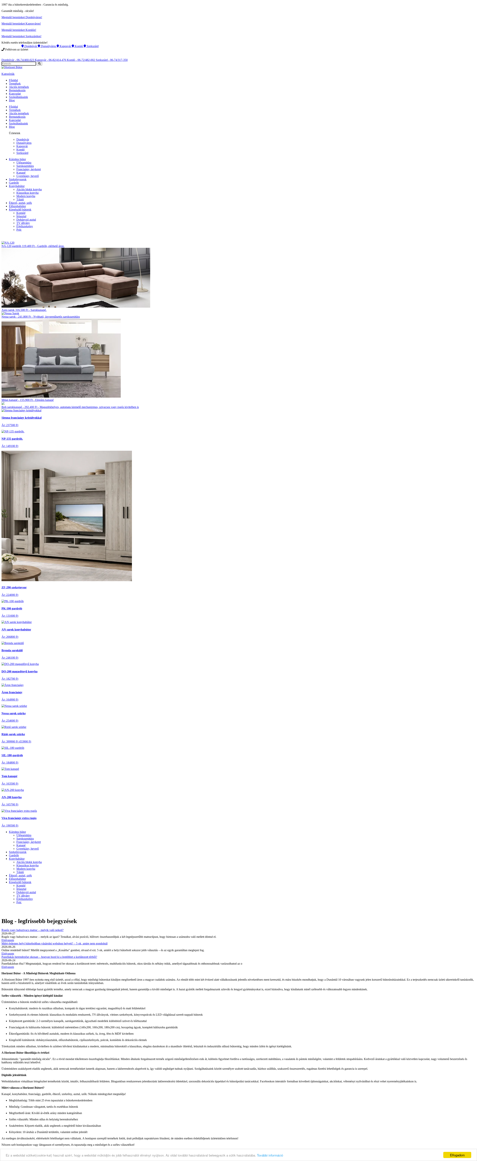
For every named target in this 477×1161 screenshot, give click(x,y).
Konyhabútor (17, 186)
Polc (19, 229)
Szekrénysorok (17, 179)
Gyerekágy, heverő (27, 176)
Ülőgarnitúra (23, 162)
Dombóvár (22, 139)
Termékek (15, 83)
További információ (270, 1155)
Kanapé (21, 172)
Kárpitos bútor (17, 159)
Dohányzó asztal (26, 219)
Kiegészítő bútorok (20, 209)
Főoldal (13, 80)
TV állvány (23, 223)
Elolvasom (7, 940)
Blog (12, 100)
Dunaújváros (23, 142)
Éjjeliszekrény (24, 226)
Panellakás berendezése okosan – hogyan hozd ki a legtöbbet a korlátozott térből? (49, 956)
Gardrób (14, 182)
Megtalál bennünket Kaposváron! (21, 23)
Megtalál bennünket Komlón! (18, 29)
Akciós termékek (19, 87)
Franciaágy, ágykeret (28, 169)
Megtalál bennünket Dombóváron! (21, 17)
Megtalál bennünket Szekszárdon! (21, 36)
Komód (20, 212)
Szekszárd (22, 152)
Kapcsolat (15, 93)
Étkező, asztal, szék (20, 202)
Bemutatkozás (17, 90)
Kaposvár (22, 146)
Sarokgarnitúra (25, 166)
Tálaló (20, 199)
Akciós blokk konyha (29, 189)
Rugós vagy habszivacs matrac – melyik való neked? (32, 930)
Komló (20, 149)
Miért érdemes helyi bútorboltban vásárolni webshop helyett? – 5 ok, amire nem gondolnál (54, 943)
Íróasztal (21, 216)
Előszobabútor (17, 206)
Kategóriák (8, 73)
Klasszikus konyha (27, 192)
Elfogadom (457, 1155)
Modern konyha (25, 196)
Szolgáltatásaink (18, 97)
